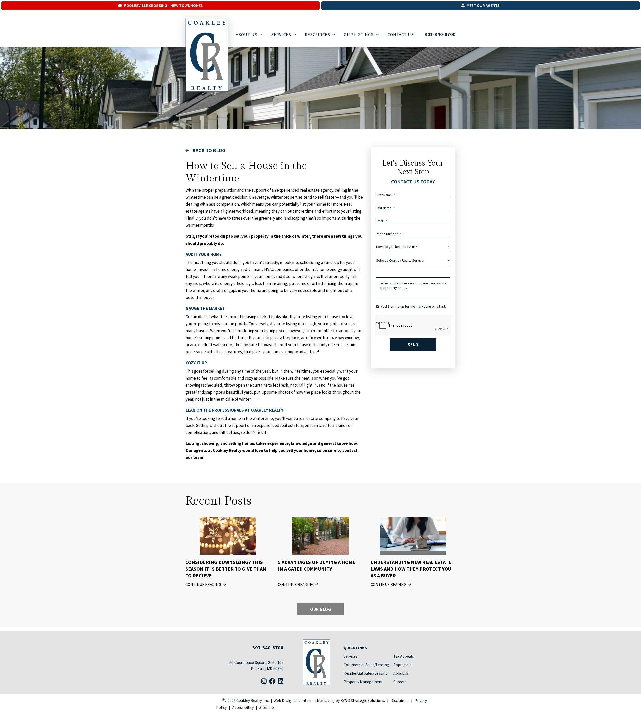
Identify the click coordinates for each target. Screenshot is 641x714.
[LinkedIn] (280, 682)
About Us (401, 673)
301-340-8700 (440, 34)
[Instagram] (264, 682)
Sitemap (266, 707)
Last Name (385, 208)
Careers (399, 681)
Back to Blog (208, 150)
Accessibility (243, 707)
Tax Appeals (403, 656)
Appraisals (402, 664)
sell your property (251, 236)
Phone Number (388, 234)
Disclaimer (400, 700)
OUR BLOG (320, 609)
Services (350, 656)
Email (381, 221)
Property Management (363, 681)
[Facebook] (272, 682)
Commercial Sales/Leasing (366, 664)
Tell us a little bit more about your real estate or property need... (412, 285)
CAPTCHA (383, 323)
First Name (385, 195)
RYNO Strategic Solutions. (362, 700)
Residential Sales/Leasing (366, 673)
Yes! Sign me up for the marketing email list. (413, 306)
